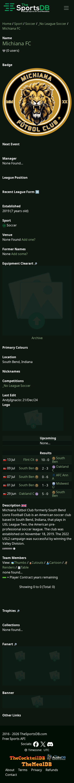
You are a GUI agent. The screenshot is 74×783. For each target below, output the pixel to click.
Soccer (30, 23)
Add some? (19, 254)
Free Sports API (13, 738)
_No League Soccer (52, 23)
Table (25, 567)
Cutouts (37, 562)
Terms (22, 770)
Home (6, 23)
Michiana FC (11, 28)
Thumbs (20, 562)
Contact (11, 774)
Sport (18, 23)
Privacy (36, 770)
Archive (37, 338)
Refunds (52, 770)
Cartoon (55, 562)
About (9, 770)
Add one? (28, 239)
